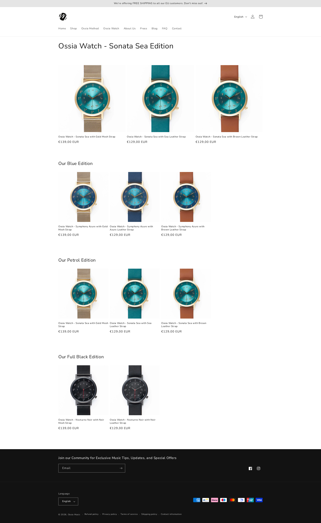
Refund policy (92, 514)
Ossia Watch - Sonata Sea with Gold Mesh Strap (87, 136)
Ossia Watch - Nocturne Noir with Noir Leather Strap (132, 421)
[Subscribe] (121, 468)
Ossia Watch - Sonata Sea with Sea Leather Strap (156, 136)
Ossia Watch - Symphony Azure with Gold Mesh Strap (83, 228)
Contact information (171, 514)
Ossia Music (74, 514)
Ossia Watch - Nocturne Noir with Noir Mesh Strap (81, 421)
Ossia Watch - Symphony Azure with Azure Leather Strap (131, 228)
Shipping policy (149, 514)
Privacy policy (109, 514)
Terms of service (129, 514)
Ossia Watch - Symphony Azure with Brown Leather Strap (183, 228)
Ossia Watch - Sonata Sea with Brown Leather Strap (227, 136)
